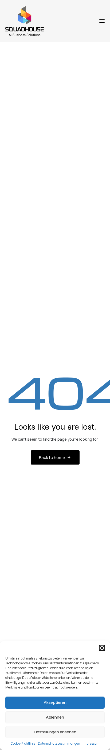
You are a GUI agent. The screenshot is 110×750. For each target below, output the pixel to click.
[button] (102, 648)
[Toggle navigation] (88, 21)
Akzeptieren (55, 702)
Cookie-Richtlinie (23, 743)
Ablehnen (55, 717)
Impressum (91, 743)
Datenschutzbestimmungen (59, 743)
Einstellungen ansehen (55, 732)
